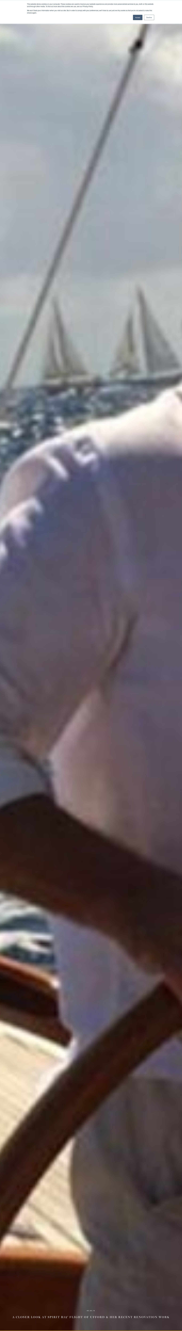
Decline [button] (149, 17)
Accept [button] (137, 17)
